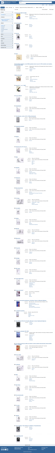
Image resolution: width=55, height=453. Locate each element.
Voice (32, 369)
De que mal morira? (19, 290)
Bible (30, 150)
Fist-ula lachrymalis (19, 395)
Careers (43, 449)
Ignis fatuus (18, 384)
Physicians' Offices (33, 81)
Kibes (17, 374)
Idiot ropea (18, 268)
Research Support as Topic (33, 18)
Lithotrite (17, 167)
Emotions (30, 262)
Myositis (17, 228)
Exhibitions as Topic (31, 315)
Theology (30, 26)
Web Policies (30, 447)
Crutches (29, 314)
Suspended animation (20, 126)
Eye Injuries (31, 399)
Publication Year (3, 47)
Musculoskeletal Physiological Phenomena (35, 193)
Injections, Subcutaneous (33, 79)
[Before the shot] (18, 75)
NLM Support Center (45, 447)
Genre (2, 40)
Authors (2, 34)
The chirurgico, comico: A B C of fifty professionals (26, 116)
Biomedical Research (32, 16)
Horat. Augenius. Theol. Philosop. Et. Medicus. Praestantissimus (28, 425)
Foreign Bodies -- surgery (35, 202)
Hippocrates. (31, 286)
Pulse (30, 295)
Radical (17, 136)
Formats (2, 12)
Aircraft (30, 272)
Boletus (17, 218)
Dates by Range (3, 45)
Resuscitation (34, 358)
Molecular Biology (31, 306)
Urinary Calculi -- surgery (33, 173)
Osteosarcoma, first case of (21, 146)
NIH (26, 451)
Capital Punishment (32, 282)
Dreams (30, 181)
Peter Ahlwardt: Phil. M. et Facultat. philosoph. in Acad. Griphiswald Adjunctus (31, 321)
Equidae (30, 100)
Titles (2, 36)
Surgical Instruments (32, 172)
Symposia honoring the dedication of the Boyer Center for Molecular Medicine (31, 300)
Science (31, 70)
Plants (29, 316)
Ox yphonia (18, 364)
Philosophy (31, 25)
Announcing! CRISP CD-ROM (20, 12)
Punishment (31, 194)
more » (2, 31)
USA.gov (30, 451)
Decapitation (31, 283)
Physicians (30, 439)
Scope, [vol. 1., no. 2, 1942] (20, 85)
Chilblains (30, 378)
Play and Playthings (32, 380)
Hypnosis (33, 242)
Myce (17, 156)
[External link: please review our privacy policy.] (2, 449)
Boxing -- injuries (31, 400)
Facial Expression (32, 284)
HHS (28, 451)
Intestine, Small (31, 419)
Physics (30, 37)
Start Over (2, 7)
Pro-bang (17, 198)
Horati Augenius (18, 23)
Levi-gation (18, 208)
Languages (3, 38)
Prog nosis (18, 248)
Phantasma (18, 177)
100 (51, 9)
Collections (3, 17)
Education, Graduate (32, 68)
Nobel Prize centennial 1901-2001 (22, 331)
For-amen (17, 405)
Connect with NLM (4, 447)
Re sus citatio (18, 354)
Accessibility (43, 448)
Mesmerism (18, 238)
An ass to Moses (18, 95)
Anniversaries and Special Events (34, 304)
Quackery (32, 57)
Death (30, 294)
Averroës (17, 33)
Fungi (30, 222)
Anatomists (31, 438)
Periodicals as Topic (32, 89)
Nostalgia (17, 258)
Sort (44, 9)
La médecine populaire (20, 310)
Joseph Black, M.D (19, 435)
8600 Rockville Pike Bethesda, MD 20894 (18, 448)
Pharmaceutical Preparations (33, 224)
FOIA (29, 448)
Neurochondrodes (19, 188)
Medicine (30, 17)
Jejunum (17, 415)
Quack (16, 53)
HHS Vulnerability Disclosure (32, 449)
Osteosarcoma (31, 152)
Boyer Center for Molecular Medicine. (34, 307)
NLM (24, 451)
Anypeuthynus (18, 105)
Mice (32, 164)
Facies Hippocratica (19, 278)
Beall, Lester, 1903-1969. (33, 92)
